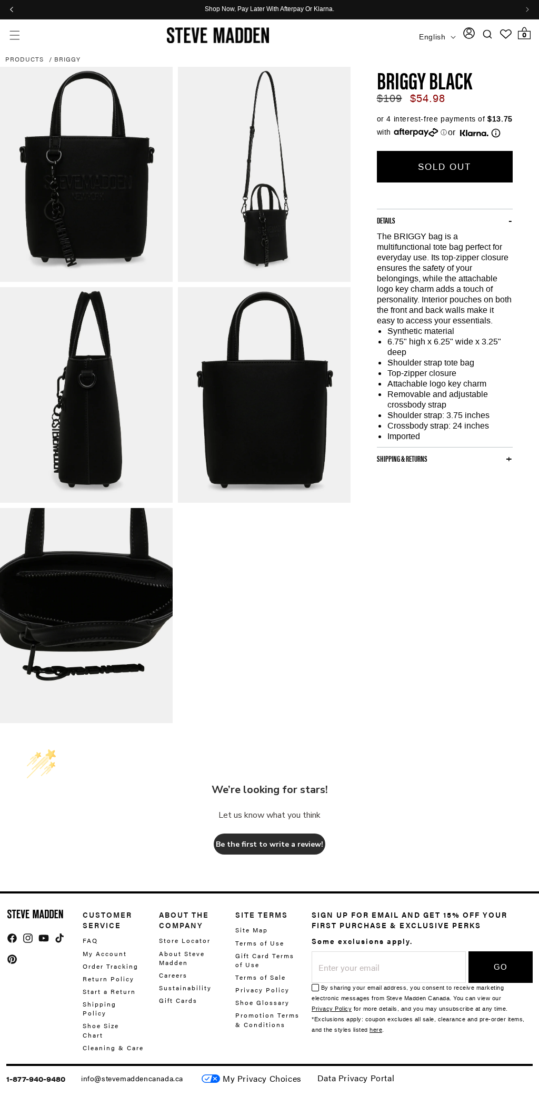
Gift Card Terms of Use (264, 960)
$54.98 (427, 98)
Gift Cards (178, 1000)
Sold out (444, 166)
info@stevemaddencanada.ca (132, 1078)
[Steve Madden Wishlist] (506, 34)
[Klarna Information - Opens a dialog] (474, 133)
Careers (173, 975)
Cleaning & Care (113, 1047)
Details (386, 220)
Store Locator (185, 940)
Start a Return (109, 991)
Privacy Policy (262, 989)
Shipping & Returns (402, 458)
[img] (12, 938)
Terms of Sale (260, 977)
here (376, 1030)
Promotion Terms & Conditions (267, 1019)
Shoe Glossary (262, 1002)
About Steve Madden (182, 958)
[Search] (487, 34)
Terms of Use (259, 943)
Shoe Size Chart (101, 1030)
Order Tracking (110, 966)
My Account (105, 953)
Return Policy (108, 978)
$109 (389, 98)
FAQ (90, 940)
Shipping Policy (99, 1008)
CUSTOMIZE (262, 1079)
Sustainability (185, 987)
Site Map (251, 930)
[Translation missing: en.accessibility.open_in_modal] (86, 174)
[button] (14, 35)
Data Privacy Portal (355, 1078)
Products (24, 59)
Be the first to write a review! (269, 844)
